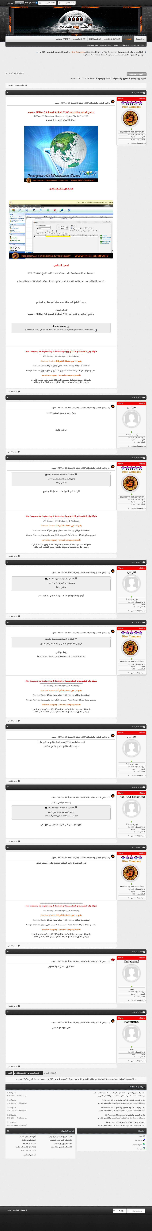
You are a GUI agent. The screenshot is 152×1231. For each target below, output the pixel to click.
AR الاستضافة (95, 39)
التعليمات (125, 45)
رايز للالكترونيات (86, 52)
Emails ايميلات (63, 39)
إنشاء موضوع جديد (136, 74)
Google (139, 1148)
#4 (7, 562)
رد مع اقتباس (12, 391)
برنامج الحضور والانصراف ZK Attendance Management (125, 1115)
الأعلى (9, 1073)
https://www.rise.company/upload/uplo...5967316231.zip (61, 656)
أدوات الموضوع (21, 85)
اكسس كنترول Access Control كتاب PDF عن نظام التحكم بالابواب (104, 1079)
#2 (7, 397)
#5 (7, 622)
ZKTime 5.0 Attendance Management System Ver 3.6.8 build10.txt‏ (70, 329)
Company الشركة (112, 39)
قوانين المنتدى (30, 1154)
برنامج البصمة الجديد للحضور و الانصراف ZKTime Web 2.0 (123, 1107)
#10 (8, 1012)
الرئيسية (24, 1210)
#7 (7, 787)
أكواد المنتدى (30, 1136)
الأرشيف (16, 1210)
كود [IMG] (31, 1143)
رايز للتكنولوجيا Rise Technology (118, 52)
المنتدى (128, 39)
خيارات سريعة (93, 45)
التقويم (116, 45)
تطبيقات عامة (106, 45)
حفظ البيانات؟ (30, 2)
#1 (7, 92)
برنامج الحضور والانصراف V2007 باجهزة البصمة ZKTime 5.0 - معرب (103, 79)
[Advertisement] (76, 64)
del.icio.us (138, 1140)
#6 (7, 726)
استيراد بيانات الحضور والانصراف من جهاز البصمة (125, 1122)
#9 (7, 951)
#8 (7, 847)
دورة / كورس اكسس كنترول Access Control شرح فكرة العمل (45, 1079)
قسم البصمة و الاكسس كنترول (53, 52)
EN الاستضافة (79, 39)
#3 (7, 457)
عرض (11, 85)
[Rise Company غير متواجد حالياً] (131, 117)
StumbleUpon (137, 1144)
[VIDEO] (32, 1146)
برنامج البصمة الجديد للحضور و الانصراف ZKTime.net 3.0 (123, 1100)
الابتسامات (31, 1140)
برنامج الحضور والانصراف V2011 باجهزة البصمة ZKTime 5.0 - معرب (61, 314)
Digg (140, 1136)
